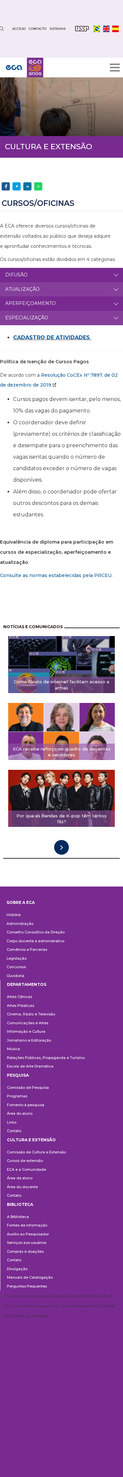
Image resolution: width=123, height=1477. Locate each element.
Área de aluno (19, 1178)
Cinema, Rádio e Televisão (31, 1014)
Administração (20, 923)
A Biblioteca (18, 1216)
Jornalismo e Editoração (29, 1040)
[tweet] (16, 186)
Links (11, 1122)
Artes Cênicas (19, 996)
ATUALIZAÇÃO (22, 289)
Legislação (17, 958)
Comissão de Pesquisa (28, 1087)
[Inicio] (24, 67)
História (14, 914)
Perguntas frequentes (27, 1286)
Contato (14, 1130)
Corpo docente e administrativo (35, 941)
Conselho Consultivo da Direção (36, 932)
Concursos (16, 967)
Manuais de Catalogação (30, 1277)
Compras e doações (25, 1251)
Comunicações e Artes (27, 1023)
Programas (17, 1096)
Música (13, 1049)
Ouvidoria (15, 975)
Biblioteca (20, 1204)
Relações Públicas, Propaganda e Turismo (46, 1057)
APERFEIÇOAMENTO (30, 303)
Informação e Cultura (26, 1031)
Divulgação (17, 1269)
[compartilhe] (6, 186)
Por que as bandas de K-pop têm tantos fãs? (61, 819)
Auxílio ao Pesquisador (28, 1234)
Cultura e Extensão (31, 1139)
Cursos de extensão (25, 1160)
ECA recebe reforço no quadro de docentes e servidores (62, 752)
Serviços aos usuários (26, 1242)
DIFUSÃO (16, 275)
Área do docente (22, 1187)
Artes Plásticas (20, 1005)
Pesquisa (18, 1075)
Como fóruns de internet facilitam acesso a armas (61, 684)
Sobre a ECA (21, 902)
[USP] (82, 28)
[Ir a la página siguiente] (61, 847)
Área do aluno (19, 1113)
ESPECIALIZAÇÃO (26, 318)
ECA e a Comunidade (26, 1169)
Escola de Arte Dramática (30, 1066)
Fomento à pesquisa (25, 1105)
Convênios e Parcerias (27, 949)
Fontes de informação (27, 1225)
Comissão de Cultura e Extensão (36, 1152)
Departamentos (26, 984)
